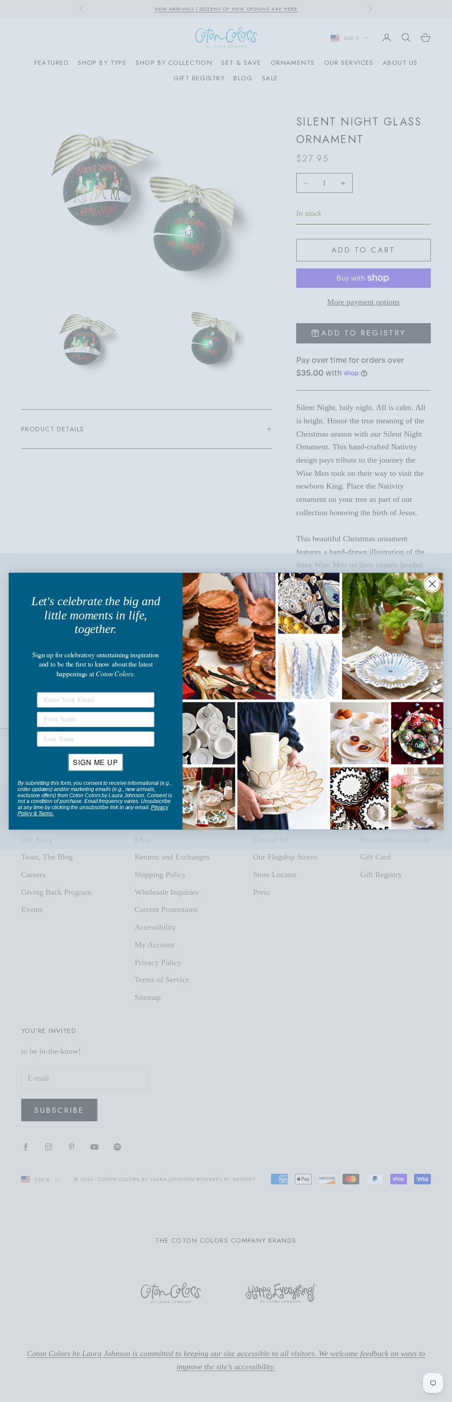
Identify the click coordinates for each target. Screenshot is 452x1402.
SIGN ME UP (95, 762)
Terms (45, 813)
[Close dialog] (432, 583)
